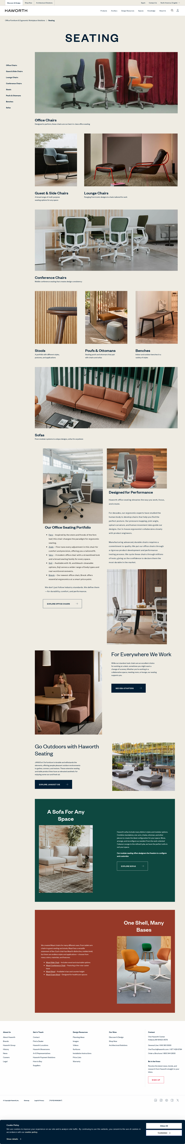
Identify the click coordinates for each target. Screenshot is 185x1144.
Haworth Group (9, 1045)
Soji (50, 563)
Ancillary (114, 10)
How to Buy (37, 1061)
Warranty (76, 1061)
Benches (9, 101)
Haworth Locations (40, 1045)
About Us (162, 10)
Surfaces (76, 1049)
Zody (51, 546)
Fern (51, 534)
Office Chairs (11, 65)
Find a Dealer (38, 1041)
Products (104, 10)
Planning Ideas (78, 1037)
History (6, 1049)
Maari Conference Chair (55, 965)
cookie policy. (31, 1132)
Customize (162, 1133)
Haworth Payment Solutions (44, 1057)
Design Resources (127, 10)
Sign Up (156, 1079)
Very (51, 554)
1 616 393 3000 (165, 1045)
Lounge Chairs (12, 77)
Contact (36, 1037)
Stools (8, 89)
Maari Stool (50, 971)
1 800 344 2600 (169, 1053)
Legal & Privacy (39, 1100)
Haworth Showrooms (41, 1049)
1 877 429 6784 (176, 1049)
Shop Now (28, 3)
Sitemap (26, 1100)
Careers (6, 1057)
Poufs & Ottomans (13, 95)
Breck (52, 575)
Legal (5, 1061)
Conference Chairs (14, 83)
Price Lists (77, 1057)
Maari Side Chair (52, 962)
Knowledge (151, 10)
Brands (6, 1041)
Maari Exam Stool (53, 974)
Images (76, 1041)
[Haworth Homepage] (22, 10)
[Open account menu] (177, 10)
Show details (12, 1139)
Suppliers (36, 1065)
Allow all (164, 1126)
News (5, 1053)
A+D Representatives (41, 1053)
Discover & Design (116, 1037)
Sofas (8, 107)
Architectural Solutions (44, 3)
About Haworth (9, 1037)
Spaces (140, 10)
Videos (75, 1045)
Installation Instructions (82, 1053)
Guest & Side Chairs (14, 71)
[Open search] (172, 10)
